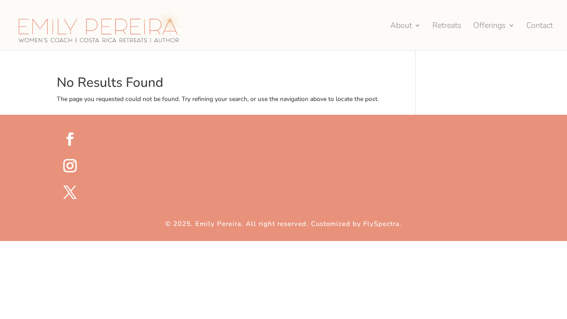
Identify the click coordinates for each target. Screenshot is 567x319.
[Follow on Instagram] (289, 165)
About (401, 26)
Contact (539, 26)
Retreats (447, 26)
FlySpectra (381, 223)
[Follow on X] (289, 192)
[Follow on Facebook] (289, 139)
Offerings (489, 26)
